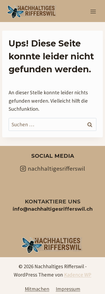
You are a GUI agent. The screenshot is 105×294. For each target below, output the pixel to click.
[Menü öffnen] (93, 11)
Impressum (68, 289)
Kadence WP (77, 274)
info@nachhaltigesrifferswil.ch (53, 209)
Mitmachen (37, 289)
